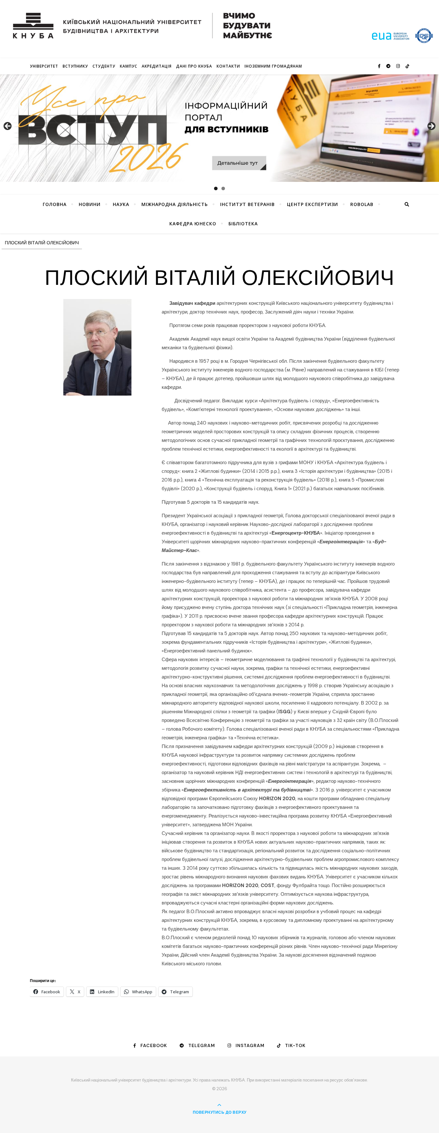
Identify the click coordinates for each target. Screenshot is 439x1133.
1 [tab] (216, 188)
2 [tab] (223, 188)
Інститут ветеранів (247, 204)
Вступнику (75, 66)
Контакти (228, 66)
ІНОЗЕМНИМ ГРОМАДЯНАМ (273, 66)
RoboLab (361, 204)
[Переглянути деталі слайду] (219, 128)
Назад (8, 126)
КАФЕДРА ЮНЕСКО (192, 223)
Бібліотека (243, 223)
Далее (431, 126)
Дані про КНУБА (194, 66)
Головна (55, 204)
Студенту (104, 66)
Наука (121, 204)
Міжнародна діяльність (174, 204)
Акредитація (157, 66)
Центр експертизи (312, 204)
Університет (44, 66)
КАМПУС (128, 66)
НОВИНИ (90, 204)
